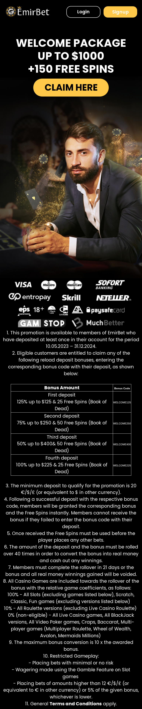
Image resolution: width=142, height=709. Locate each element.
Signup (120, 12)
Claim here (71, 87)
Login (83, 12)
